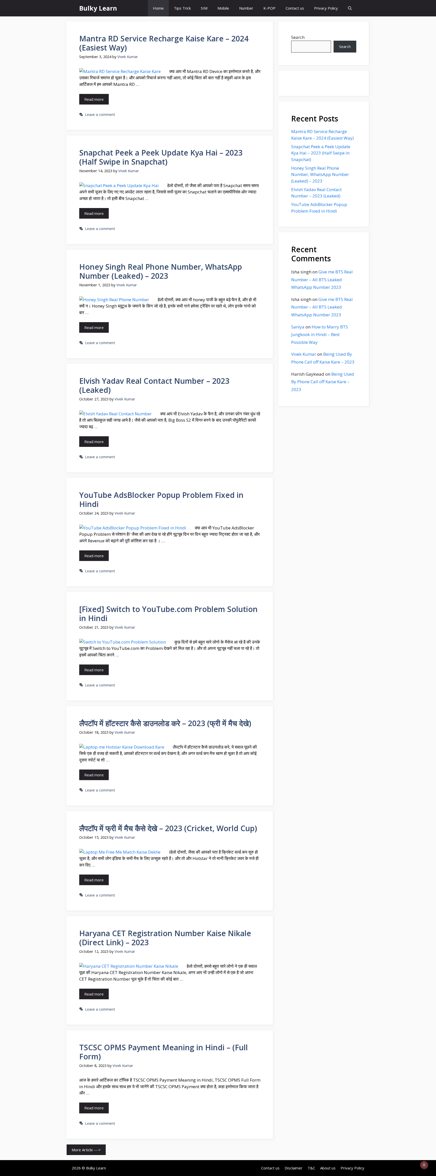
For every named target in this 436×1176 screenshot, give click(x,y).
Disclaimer (294, 1167)
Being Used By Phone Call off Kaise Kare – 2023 (322, 381)
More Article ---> (86, 1149)
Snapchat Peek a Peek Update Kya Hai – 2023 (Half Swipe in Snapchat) (160, 157)
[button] (350, 8)
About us (328, 1167)
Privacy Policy (326, 8)
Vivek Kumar (303, 354)
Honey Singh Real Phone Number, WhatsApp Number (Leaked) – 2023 (160, 271)
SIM (204, 8)
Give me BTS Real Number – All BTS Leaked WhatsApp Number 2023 (322, 279)
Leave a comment (100, 114)
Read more (94, 99)
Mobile (223, 8)
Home (158, 8)
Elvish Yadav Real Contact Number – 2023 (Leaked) (154, 385)
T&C (311, 1167)
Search (298, 37)
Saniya (298, 327)
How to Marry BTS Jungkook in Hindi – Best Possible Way (319, 334)
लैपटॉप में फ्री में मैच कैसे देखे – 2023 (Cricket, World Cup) (168, 828)
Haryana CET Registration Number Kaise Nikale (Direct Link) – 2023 (165, 938)
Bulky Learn (98, 8)
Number (246, 8)
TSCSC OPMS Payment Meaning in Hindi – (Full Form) (163, 1052)
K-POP (269, 8)
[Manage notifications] (424, 1165)
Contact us (295, 8)
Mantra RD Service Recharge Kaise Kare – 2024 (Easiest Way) (164, 43)
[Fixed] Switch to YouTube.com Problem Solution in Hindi (168, 613)
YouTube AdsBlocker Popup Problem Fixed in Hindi (161, 499)
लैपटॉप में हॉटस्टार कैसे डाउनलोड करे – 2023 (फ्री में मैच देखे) (165, 723)
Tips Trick (182, 8)
